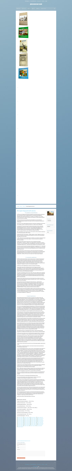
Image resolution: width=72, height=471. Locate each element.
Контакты (43, 464)
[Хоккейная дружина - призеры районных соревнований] (27, 421)
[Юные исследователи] (20, 423)
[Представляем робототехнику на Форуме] (27, 418)
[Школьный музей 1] (40, 421)
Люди (34, 8)
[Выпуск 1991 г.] (27, 424)
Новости (24, 8)
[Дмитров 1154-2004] (23, 59)
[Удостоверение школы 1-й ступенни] (27, 420)
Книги (38, 8)
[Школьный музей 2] (20, 422)
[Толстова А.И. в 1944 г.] (33, 419)
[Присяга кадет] (33, 418)
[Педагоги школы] (33, 417)
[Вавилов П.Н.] (40, 423)
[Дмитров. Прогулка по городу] (23, 101)
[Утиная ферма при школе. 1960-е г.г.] (33, 420)
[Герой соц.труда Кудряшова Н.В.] (40, 419)
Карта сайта (39, 464)
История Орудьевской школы (26, 211)
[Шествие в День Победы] (33, 421)
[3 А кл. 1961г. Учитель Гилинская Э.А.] (33, 423)
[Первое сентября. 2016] (39, 417)
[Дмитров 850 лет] (23, 168)
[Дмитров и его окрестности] (23, 128)
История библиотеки (33, 464)
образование (22, 440)
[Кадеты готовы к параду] (20, 425)
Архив (46, 464)
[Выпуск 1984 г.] (20, 424)
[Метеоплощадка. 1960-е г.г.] (33, 425)
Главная (18, 8)
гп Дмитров (18, 440)
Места (29, 8)
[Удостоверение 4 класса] (20, 420)
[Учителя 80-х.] (20, 421)
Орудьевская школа (27, 440)
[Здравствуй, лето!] (33, 422)
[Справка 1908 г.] (20, 419)
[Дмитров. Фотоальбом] (23, 182)
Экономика (44, 8)
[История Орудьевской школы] (50, 213)
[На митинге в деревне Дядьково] (39, 425)
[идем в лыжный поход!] (40, 424)
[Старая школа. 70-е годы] (27, 419)
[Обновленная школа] (26, 417)
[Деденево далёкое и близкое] (23, 18)
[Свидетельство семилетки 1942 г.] (40, 418)
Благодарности (27, 464)
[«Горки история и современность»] (23, 195)
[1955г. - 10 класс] (27, 423)
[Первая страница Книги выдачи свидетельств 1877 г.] (20, 418)
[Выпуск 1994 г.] (33, 424)
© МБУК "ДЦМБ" (35, 466)
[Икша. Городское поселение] (23, 73)
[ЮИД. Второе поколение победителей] (27, 422)
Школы (24, 206)
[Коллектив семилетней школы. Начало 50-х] (26, 425)
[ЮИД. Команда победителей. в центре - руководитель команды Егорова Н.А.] (39, 422)
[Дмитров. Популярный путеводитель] (23, 87)
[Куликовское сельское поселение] (23, 32)
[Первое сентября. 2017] (20, 417)
